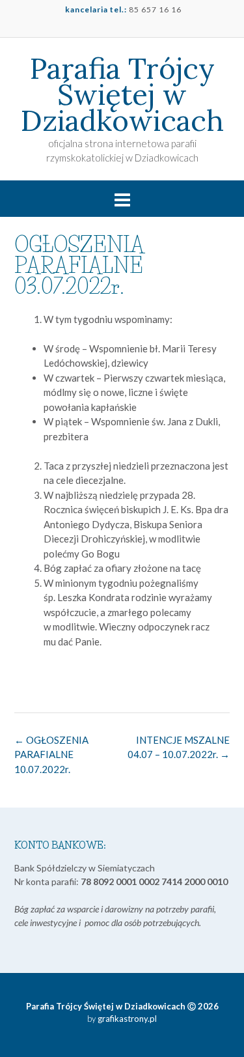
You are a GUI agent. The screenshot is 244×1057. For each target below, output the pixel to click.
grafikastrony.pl (126, 1018)
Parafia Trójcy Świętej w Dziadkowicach (122, 94)
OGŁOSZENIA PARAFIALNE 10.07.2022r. (51, 754)
